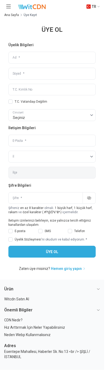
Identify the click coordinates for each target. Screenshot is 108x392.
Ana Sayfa (11, 15)
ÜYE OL (52, 252)
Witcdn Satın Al (16, 299)
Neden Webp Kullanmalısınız (27, 335)
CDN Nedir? (13, 320)
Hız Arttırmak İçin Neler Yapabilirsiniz (34, 327)
